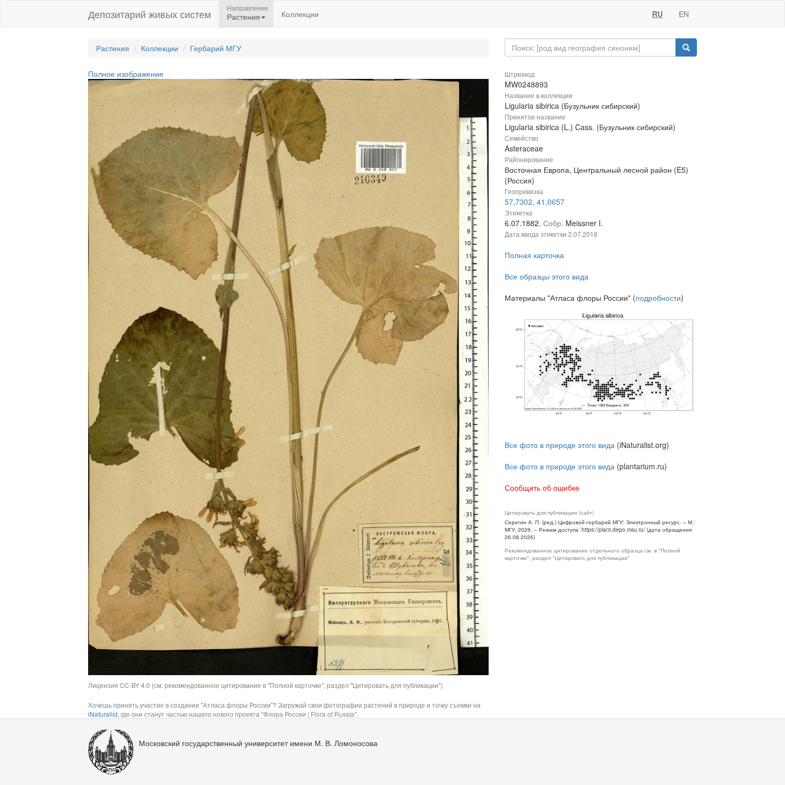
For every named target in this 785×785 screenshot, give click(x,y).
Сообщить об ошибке (542, 487)
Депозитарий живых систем (149, 14)
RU (657, 14)
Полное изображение (125, 73)
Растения (112, 48)
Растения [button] (243, 16)
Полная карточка (534, 255)
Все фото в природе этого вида (560, 444)
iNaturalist (102, 713)
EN (684, 14)
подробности (658, 297)
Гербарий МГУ (215, 48)
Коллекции (300, 14)
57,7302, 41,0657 (534, 201)
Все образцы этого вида (546, 276)
